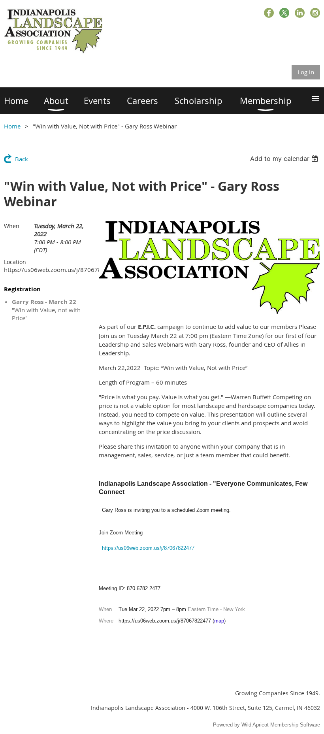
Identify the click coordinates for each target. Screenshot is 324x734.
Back (21, 159)
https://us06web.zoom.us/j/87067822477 (148, 548)
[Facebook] (269, 13)
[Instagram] (315, 13)
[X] (284, 13)
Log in (306, 72)
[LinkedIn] (300, 13)
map (219, 621)
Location (15, 262)
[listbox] (285, 158)
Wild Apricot (255, 725)
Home (12, 126)
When (11, 226)
